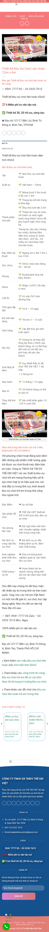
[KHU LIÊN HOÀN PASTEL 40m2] (36, 722)
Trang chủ (10, 16)
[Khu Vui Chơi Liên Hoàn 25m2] (12, 722)
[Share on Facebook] (4, 133)
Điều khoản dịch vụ (24, 925)
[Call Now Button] (6, 926)
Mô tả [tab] (4, 143)
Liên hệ (17, 923)
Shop (22, 16)
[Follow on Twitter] (14, 803)
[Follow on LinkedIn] (32, 803)
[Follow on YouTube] (37, 803)
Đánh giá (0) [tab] (7, 149)
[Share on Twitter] (9, 133)
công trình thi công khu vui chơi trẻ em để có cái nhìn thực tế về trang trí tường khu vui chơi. (24, 677)
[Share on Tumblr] (23, 133)
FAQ (23, 923)
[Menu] (3, 7)
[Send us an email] (18, 803)
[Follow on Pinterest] (28, 803)
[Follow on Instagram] (9, 803)
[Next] (47, 729)
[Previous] (2, 729)
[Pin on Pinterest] (14, 133)
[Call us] (23, 803)
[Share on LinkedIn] (18, 133)
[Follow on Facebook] (4, 803)
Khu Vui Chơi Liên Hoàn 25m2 (11, 735)
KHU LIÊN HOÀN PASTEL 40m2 (35, 735)
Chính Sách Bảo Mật (36, 923)
